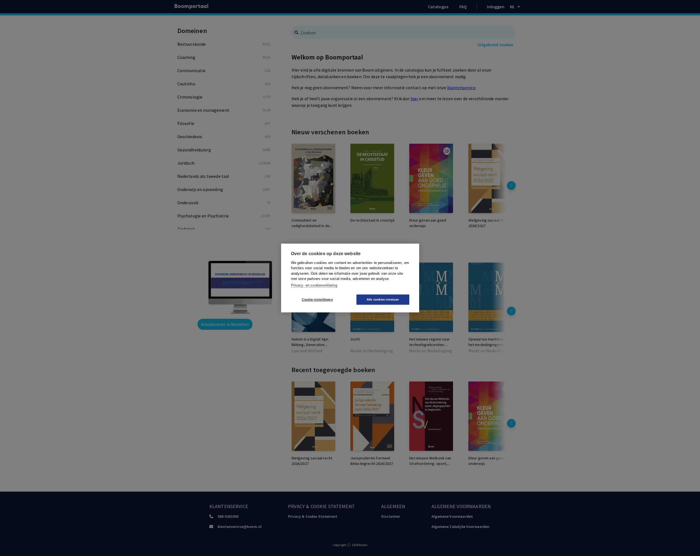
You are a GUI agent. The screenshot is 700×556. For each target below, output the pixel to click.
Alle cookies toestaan (383, 299)
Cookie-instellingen (317, 300)
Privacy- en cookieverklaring (314, 285)
